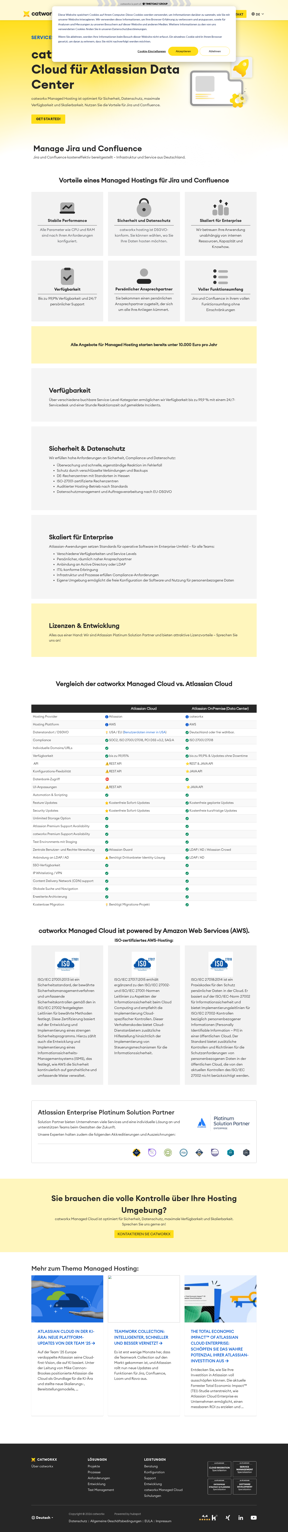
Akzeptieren (183, 51)
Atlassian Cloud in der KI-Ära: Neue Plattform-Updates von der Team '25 (66, 1337)
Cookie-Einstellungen (152, 51)
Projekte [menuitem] (94, 1466)
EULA (149, 1521)
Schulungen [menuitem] (152, 1495)
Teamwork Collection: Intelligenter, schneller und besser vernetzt (141, 1337)
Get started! (48, 119)
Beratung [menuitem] (151, 1466)
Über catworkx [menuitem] (42, 1466)
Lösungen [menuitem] (97, 1459)
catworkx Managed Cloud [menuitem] (163, 1490)
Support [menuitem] (150, 1478)
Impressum (163, 1521)
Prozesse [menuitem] (94, 1472)
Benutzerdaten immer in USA (145, 732)
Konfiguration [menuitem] (154, 1472)
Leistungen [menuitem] (155, 1459)
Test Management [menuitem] (101, 1490)
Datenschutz (78, 1521)
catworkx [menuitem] (46, 1459)
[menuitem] (232, 1478)
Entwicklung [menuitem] (96, 1484)
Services (42, 37)
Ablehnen (215, 51)
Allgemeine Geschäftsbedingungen (115, 1521)
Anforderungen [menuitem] (99, 1478)
